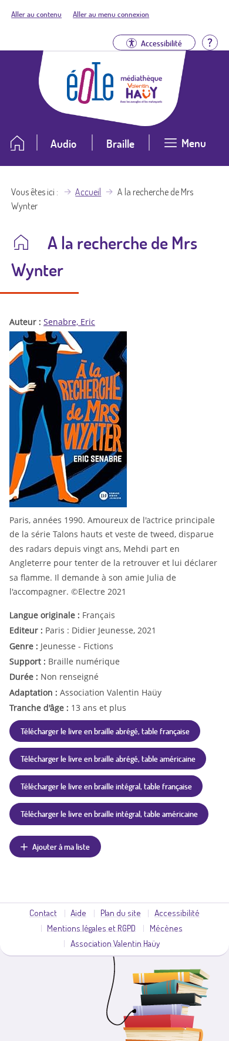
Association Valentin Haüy (115, 943)
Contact (43, 912)
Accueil (88, 192)
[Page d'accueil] (90, 100)
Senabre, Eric (69, 321)
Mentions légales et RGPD (91, 928)
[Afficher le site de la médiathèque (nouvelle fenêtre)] (141, 100)
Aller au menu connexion (111, 14)
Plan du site (120, 912)
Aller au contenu (36, 14)
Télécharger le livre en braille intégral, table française (106, 786)
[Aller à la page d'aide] (209, 41)
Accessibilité (177, 912)
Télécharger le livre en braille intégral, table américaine (109, 813)
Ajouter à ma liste (61, 846)
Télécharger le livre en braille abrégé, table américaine (108, 758)
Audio (63, 143)
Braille (120, 143)
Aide (78, 912)
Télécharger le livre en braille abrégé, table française (105, 730)
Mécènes (166, 928)
